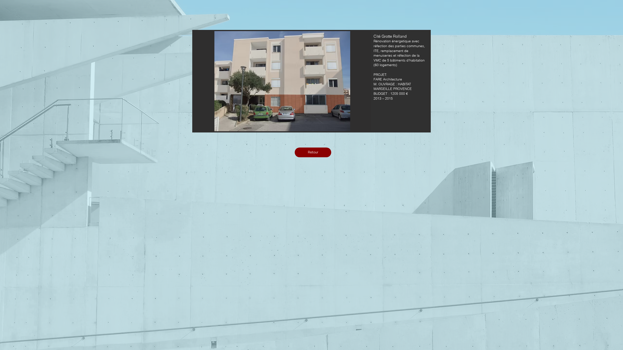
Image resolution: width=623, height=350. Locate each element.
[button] (311, 81)
